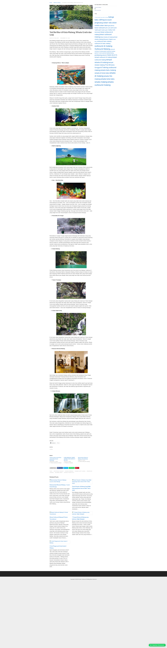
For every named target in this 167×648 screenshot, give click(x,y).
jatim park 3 (105, 30)
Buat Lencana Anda (98, 10)
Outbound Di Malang (98, 7)
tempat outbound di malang (103, 57)
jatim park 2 (98, 30)
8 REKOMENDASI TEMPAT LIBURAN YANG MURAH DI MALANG (69, 459)
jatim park (108, 27)
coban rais (107, 23)
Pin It (78, 467)
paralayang (98, 55)
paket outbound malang (109, 51)
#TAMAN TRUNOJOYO (69, 472)
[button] (157, 645)
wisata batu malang (108, 70)
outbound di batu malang (102, 43)
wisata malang (101, 82)
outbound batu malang (104, 41)
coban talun (103, 25)
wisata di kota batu (102, 73)
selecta (104, 55)
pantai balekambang (108, 53)
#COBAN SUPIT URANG (80, 471)
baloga (111, 17)
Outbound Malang (102, 49)
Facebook (60, 467)
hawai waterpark (100, 28)
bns (106, 20)
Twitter (66, 467)
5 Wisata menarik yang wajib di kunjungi (101, 17)
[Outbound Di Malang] (95, 8)
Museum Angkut (108, 39)
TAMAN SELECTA (112, 55)
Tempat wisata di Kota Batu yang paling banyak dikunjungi (55, 459)
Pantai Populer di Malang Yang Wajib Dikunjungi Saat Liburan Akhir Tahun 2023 (81, 488)
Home (51, 2)
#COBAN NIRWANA (69, 471)
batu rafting (99, 20)
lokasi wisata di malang (107, 37)
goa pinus (111, 25)
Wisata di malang (57, 2)
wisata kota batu (107, 79)
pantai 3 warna (98, 53)
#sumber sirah (59, 472)
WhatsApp (72, 467)
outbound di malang (103, 46)
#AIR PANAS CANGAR (59, 471)
